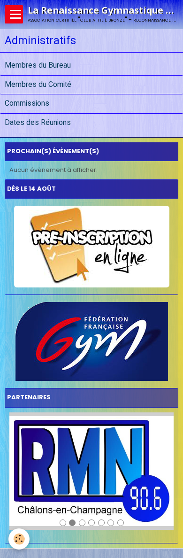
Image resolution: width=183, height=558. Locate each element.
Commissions (27, 104)
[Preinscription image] (91, 246)
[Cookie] (19, 539)
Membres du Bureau (38, 65)
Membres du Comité (38, 84)
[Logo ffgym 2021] (91, 341)
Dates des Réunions (38, 122)
